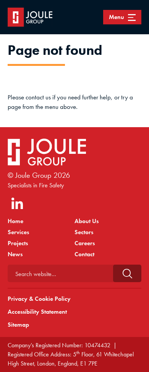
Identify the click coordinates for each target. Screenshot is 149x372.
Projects (18, 243)
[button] (127, 273)
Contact (84, 254)
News (15, 254)
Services (18, 232)
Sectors (83, 232)
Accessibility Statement (37, 312)
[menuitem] (41, 221)
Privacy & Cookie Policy (39, 299)
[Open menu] (122, 17)
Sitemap (18, 325)
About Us (86, 221)
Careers (84, 243)
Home (15, 221)
